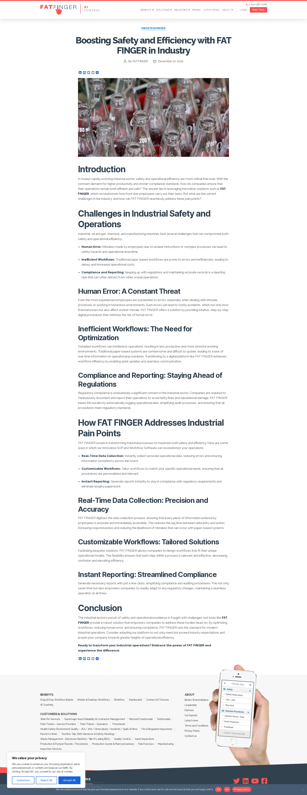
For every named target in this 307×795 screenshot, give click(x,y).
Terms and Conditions (196, 725)
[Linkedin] (246, 781)
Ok (218, 789)
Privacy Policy (192, 730)
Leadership (191, 705)
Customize (23, 780)
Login (243, 10)
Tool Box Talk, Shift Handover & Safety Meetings (88, 734)
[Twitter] (236, 781)
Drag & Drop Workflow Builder (56, 699)
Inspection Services (50, 748)
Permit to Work (48, 734)
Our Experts (191, 715)
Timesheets (118, 724)
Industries (180, 10)
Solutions (162, 10)
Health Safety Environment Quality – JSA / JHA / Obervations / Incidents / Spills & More (88, 729)
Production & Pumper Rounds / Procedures (64, 743)
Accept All (69, 780)
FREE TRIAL (258, 10)
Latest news (211, 10)
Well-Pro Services (50, 719)
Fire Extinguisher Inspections (157, 729)
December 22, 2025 (170, 61)
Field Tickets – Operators (94, 724)
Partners (189, 710)
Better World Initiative (197, 700)
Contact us (190, 736)
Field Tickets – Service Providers (58, 724)
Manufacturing (165, 743)
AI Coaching (46, 704)
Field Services (146, 743)
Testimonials (163, 719)
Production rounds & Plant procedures (113, 743)
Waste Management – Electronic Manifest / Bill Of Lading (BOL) (75, 739)
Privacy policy (242, 789)
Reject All (46, 780)
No (227, 789)
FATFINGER (140, 61)
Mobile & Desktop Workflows (93, 699)
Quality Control (122, 739)
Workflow (119, 699)
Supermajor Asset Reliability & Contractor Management (94, 719)
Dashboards (135, 699)
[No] (302, 789)
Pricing (196, 10)
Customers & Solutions (58, 714)
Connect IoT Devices (157, 699)
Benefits (146, 10)
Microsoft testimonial (140, 719)
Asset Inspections (144, 739)
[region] (46, 770)
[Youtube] (255, 781)
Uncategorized (153, 28)
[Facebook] (264, 781)
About (226, 10)
